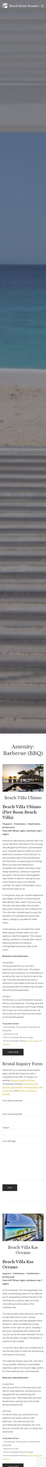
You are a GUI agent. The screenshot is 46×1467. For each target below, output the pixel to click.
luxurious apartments (12, 1087)
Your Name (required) (12, 1100)
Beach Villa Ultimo (23, 798)
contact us (6, 1044)
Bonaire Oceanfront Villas (22, 1080)
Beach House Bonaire (24, 6)
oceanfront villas (30, 1083)
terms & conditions (33, 1041)
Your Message (9, 1141)
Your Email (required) (12, 1114)
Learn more (13, 1052)
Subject (5, 1127)
